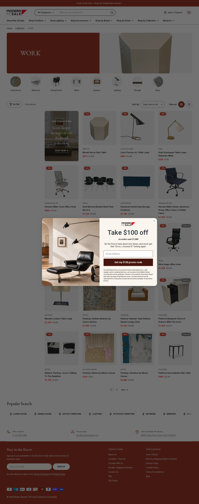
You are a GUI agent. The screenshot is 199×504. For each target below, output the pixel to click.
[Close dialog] (154, 221)
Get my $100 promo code (128, 262)
